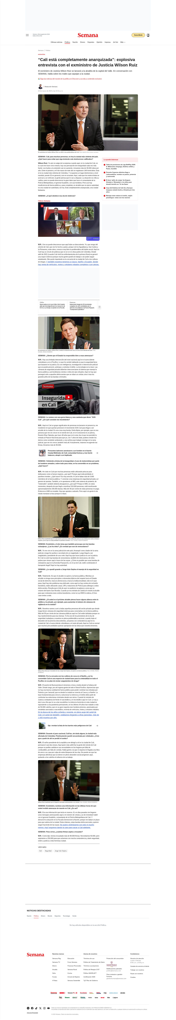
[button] (69, 397)
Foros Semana (72, 962)
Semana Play (56, 958)
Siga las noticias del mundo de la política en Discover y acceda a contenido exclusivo (71, 79)
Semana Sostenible (74, 980)
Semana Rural (72, 969)
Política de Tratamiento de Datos (94, 962)
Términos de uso (89, 958)
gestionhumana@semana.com (116, 978)
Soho (54, 973)
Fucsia (54, 977)
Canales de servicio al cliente (139, 966)
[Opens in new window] (32, 1008)
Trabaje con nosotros (137, 970)
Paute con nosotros (136, 973)
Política (48, 50)
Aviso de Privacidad (34, 1013)
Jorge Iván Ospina (61, 851)
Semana (40, 50)
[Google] (28, 1008)
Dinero (54, 966)
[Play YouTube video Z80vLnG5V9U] (68, 397)
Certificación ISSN (89, 977)
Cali (40, 851)
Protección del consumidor (115, 958)
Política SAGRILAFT (90, 973)
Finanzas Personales (74, 966)
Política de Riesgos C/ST (92, 969)
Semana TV (56, 962)
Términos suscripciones (91, 966)
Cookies (133, 977)
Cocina (70, 973)
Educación (71, 958)
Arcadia (54, 969)
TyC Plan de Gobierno (91, 980)
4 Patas (54, 980)
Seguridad (48, 851)
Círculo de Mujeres (74, 977)
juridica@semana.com (114, 971)
